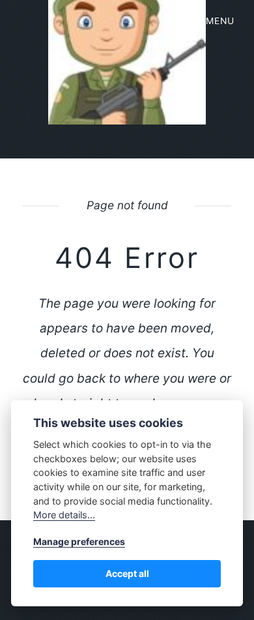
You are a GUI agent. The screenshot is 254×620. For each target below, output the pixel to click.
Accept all (127, 573)
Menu (220, 21)
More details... (64, 514)
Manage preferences (79, 541)
